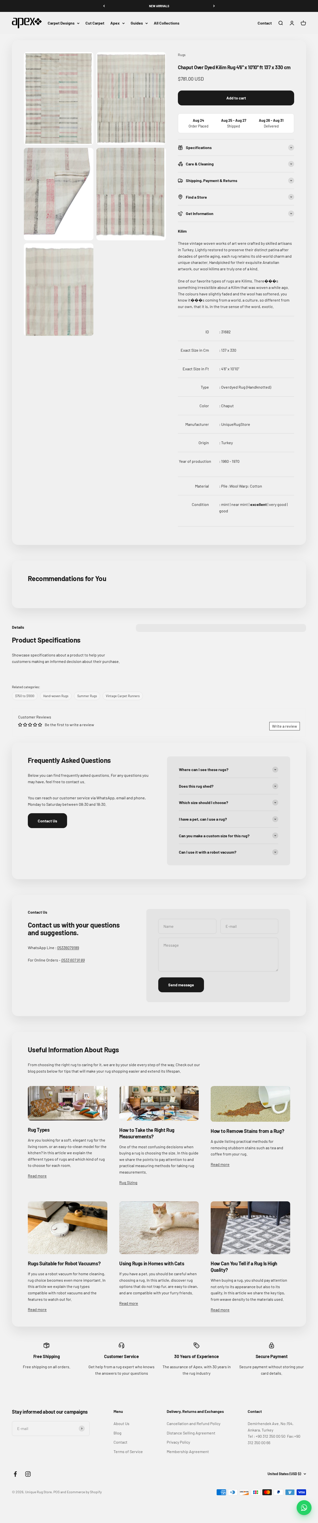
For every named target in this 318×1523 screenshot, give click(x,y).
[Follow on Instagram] (28, 1474)
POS (56, 1492)
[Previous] (104, 5)
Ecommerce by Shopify (84, 1492)
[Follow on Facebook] (15, 1474)
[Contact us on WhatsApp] (304, 1507)
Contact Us (47, 820)
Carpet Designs (61, 23)
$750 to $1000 (24, 696)
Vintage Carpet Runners (123, 696)
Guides (137, 23)
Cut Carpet (94, 23)
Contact (265, 23)
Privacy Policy (178, 1442)
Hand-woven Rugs (55, 696)
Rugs (182, 55)
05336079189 (68, 947)
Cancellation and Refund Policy (193, 1423)
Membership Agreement (188, 1451)
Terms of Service (128, 1451)
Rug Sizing (128, 1182)
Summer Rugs (87, 696)
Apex (115, 23)
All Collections (166, 23)
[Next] (214, 5)
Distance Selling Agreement (191, 1432)
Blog (117, 1432)
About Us (121, 1423)
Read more (37, 1175)
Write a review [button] (284, 726)
